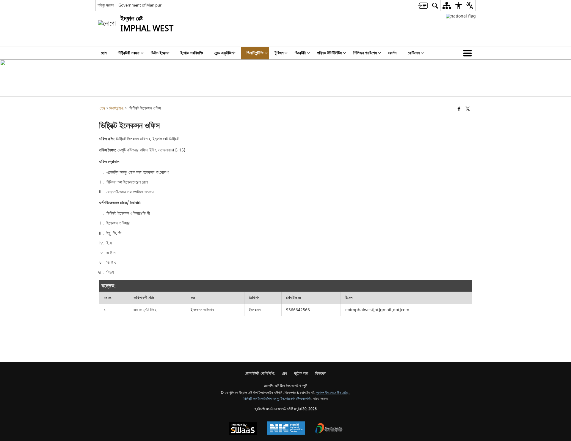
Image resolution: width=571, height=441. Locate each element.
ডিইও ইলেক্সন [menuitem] (160, 53)
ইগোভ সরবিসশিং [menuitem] (192, 53)
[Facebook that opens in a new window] (459, 109)
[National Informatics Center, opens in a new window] (286, 429)
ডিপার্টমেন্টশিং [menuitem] (255, 53)
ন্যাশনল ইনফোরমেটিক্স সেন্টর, (332, 392)
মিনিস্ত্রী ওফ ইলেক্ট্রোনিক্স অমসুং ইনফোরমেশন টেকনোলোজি (277, 398)
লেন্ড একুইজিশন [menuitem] (224, 53)
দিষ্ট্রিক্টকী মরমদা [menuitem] (128, 53)
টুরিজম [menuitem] (279, 53)
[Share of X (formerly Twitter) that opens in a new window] (467, 109)
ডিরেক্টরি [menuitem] (300, 53)
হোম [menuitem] (103, 53)
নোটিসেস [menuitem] (414, 53)
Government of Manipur (139, 5)
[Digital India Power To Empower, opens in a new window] (329, 429)
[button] (469, 53)
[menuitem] (423, 5)
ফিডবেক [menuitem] (320, 373)
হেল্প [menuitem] (284, 373)
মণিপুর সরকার (106, 5)
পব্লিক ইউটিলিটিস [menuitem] (329, 53)
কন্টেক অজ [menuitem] (301, 373)
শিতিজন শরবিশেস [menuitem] (365, 53)
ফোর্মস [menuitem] (392, 53)
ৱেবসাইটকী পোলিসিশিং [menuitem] (260, 373)
